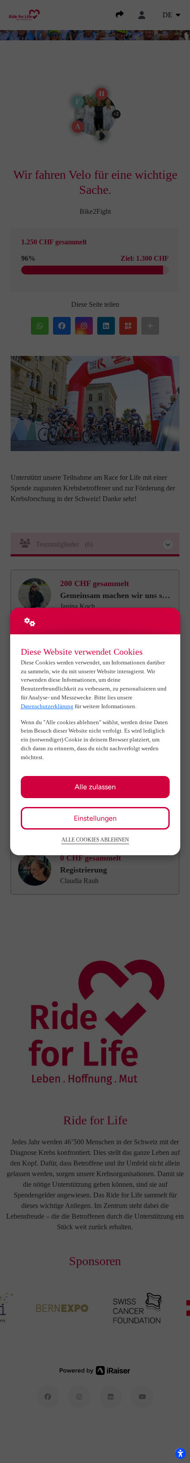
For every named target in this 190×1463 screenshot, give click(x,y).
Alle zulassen (95, 787)
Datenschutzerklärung (47, 706)
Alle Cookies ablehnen (95, 840)
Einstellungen (95, 818)
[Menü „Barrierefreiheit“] (180, 1453)
